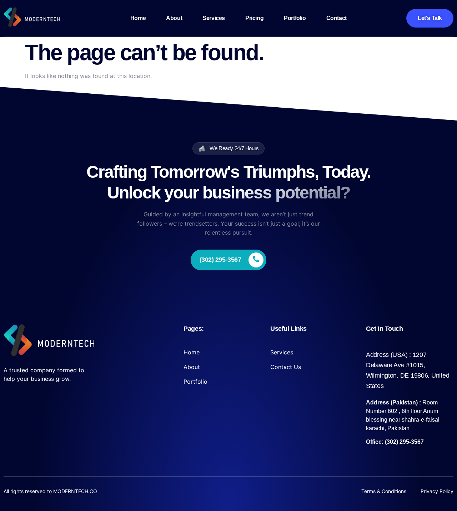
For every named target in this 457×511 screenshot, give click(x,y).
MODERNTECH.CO (75, 491)
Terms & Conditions (383, 491)
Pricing (254, 18)
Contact (336, 18)
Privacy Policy (437, 491)
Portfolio (295, 18)
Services (213, 18)
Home (138, 18)
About (174, 18)
